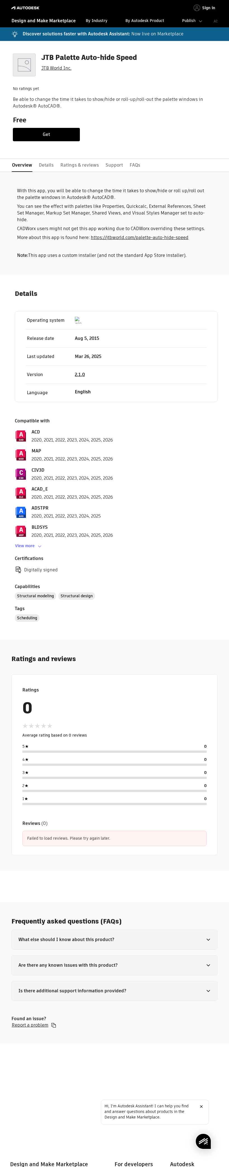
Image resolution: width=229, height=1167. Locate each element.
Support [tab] (114, 165)
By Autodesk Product (144, 20)
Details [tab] (46, 165)
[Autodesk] (26, 8)
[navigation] (114, 21)
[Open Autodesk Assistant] (203, 1141)
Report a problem (30, 1025)
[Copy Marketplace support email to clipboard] (53, 1025)
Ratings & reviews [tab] (79, 165)
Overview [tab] (22, 165)
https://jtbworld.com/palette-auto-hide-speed (140, 237)
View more (25, 546)
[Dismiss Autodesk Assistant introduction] (201, 1106)
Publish (188, 20)
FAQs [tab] (135, 165)
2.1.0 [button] (80, 374)
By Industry (97, 20)
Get (46, 134)
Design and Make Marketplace (43, 21)
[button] (114, 939)
